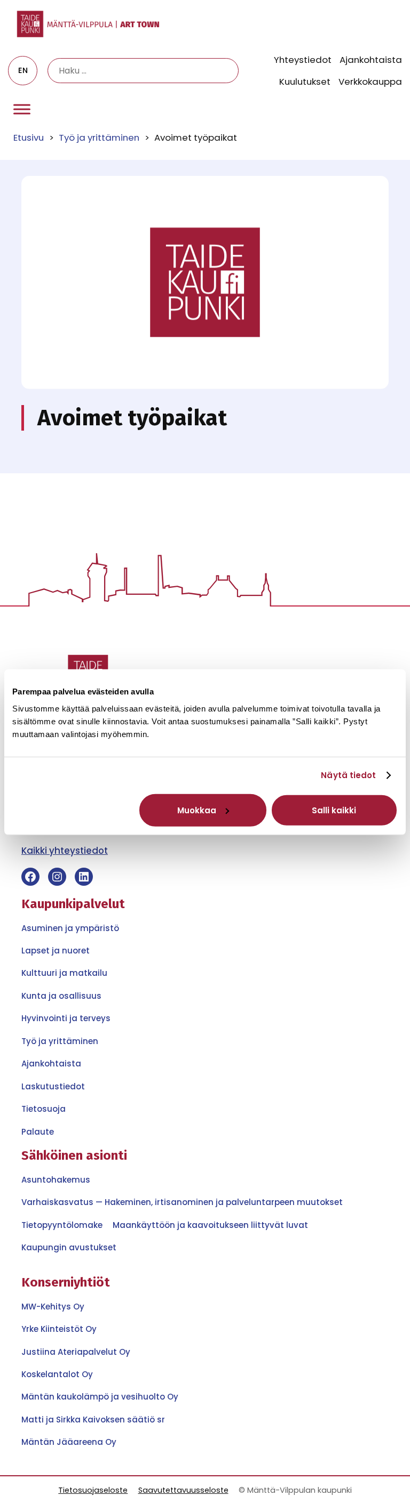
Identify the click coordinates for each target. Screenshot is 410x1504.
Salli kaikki (334, 809)
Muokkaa (196, 809)
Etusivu (28, 137)
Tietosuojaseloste (93, 1490)
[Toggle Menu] (21, 109)
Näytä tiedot (348, 775)
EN (23, 70)
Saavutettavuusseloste (183, 1490)
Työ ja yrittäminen (99, 137)
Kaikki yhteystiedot (64, 850)
